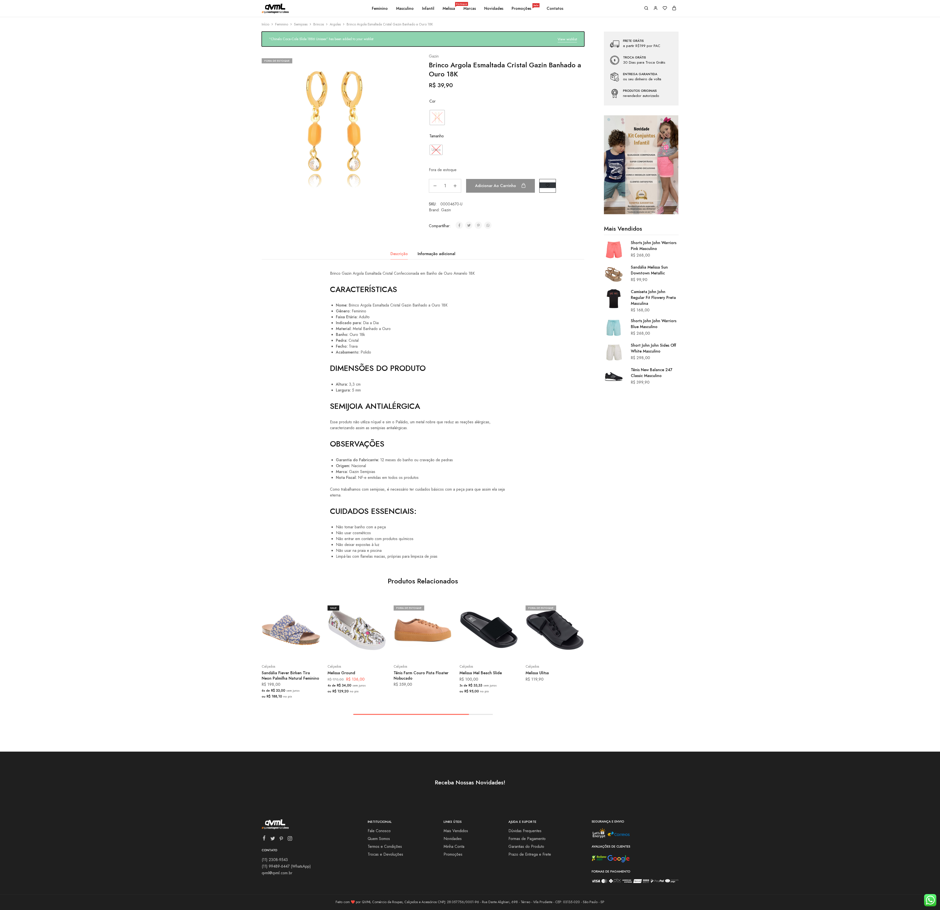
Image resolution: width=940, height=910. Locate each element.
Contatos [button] (555, 8)
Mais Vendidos (456, 831)
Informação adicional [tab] (436, 254)
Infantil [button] (428, 8)
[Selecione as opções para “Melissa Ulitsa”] (542, 652)
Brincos (318, 24)
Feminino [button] (380, 8)
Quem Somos (379, 838)
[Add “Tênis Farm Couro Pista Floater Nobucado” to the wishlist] (435, 652)
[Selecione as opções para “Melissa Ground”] (344, 652)
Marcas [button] (469, 8)
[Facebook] (264, 839)
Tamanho (436, 136)
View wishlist (567, 39)
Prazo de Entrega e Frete (529, 854)
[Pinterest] (281, 839)
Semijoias (300, 24)
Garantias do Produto (526, 846)
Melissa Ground (341, 673)
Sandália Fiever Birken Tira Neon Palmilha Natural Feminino (290, 675)
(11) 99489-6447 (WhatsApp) (286, 866)
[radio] (437, 117)
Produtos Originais (640, 91)
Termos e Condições (385, 846)
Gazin (434, 56)
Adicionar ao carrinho (496, 186)
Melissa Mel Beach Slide (480, 673)
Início (265, 24)
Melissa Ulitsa (537, 673)
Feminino (281, 24)
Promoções (525, 8)
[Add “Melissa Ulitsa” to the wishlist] (567, 652)
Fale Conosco (379, 831)
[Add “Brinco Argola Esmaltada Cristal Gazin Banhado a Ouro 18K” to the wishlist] (548, 185)
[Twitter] (272, 839)
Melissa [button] (449, 8)
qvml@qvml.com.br (277, 873)
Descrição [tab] (399, 254)
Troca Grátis (634, 57)
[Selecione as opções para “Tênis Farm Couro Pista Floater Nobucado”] (410, 652)
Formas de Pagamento (527, 838)
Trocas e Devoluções (385, 854)
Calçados (268, 666)
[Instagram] (289, 839)
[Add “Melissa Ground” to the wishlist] (369, 652)
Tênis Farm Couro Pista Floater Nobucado (421, 675)
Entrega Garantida (640, 74)
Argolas (335, 24)
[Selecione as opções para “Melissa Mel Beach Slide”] (476, 652)
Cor (432, 101)
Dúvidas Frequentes (524, 831)
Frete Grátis (633, 41)
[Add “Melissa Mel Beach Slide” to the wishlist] (501, 652)
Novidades (493, 8)
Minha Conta (454, 846)
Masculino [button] (405, 8)
